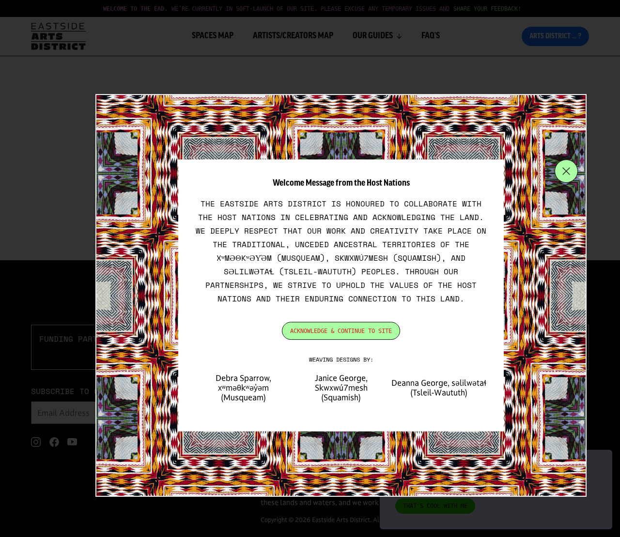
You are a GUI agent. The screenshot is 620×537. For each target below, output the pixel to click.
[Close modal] (566, 171)
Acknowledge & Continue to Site (341, 331)
